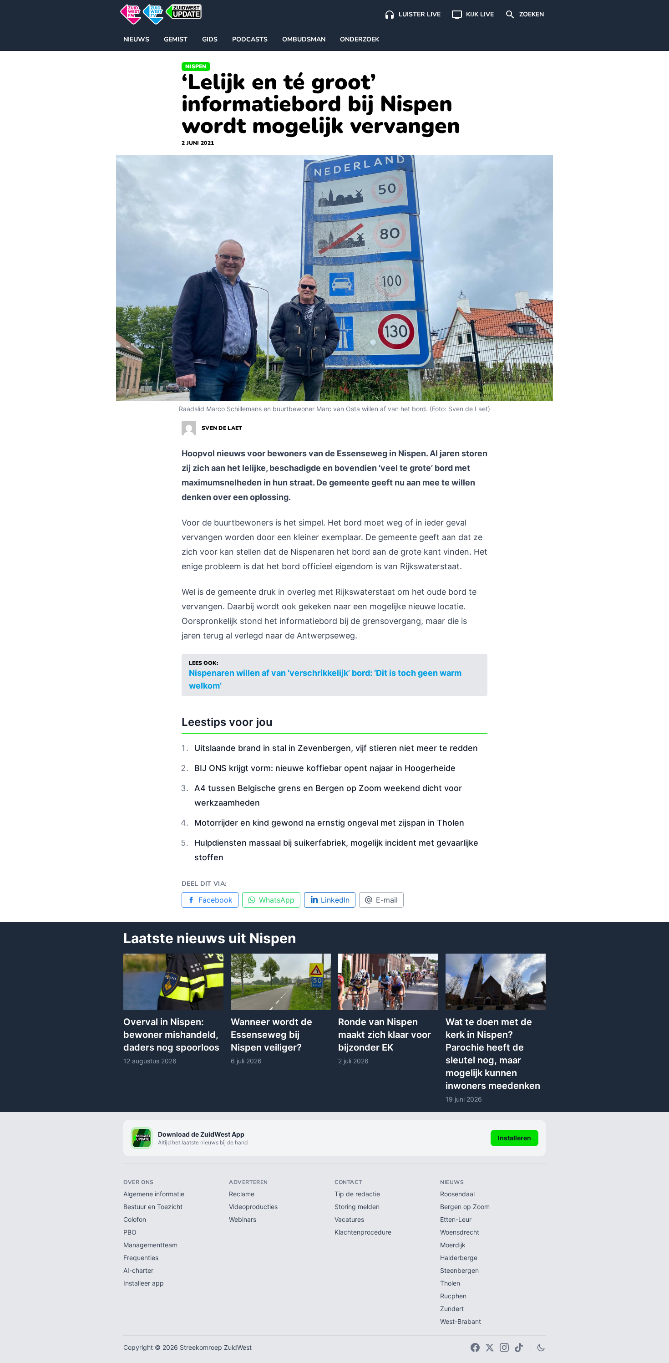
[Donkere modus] (541, 1347)
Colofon (134, 1219)
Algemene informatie (153, 1194)
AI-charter (138, 1270)
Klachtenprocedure (362, 1232)
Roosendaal (457, 1194)
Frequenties (140, 1257)
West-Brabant (460, 1321)
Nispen (196, 66)
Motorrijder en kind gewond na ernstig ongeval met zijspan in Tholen (329, 822)
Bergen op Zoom (465, 1206)
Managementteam (150, 1245)
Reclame (241, 1194)
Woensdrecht (459, 1232)
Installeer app (143, 1283)
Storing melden (357, 1206)
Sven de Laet (222, 428)
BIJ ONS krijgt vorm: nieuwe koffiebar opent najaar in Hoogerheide (325, 768)
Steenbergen (459, 1270)
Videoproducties (253, 1206)
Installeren (514, 1138)
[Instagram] (504, 1347)
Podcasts (250, 39)
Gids (210, 39)
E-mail (387, 899)
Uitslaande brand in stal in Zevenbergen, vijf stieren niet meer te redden (336, 748)
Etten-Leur (455, 1219)
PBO (130, 1232)
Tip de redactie (357, 1194)
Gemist (176, 39)
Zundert (452, 1308)
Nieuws (136, 39)
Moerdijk (453, 1245)
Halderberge (458, 1257)
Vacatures (349, 1219)
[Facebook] (475, 1347)
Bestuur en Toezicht (152, 1206)
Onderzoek (359, 39)
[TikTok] (518, 1347)
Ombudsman (303, 39)
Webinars (242, 1219)
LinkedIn (335, 899)
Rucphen (453, 1296)
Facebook (215, 899)
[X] (489, 1347)
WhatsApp (276, 899)
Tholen (450, 1283)
